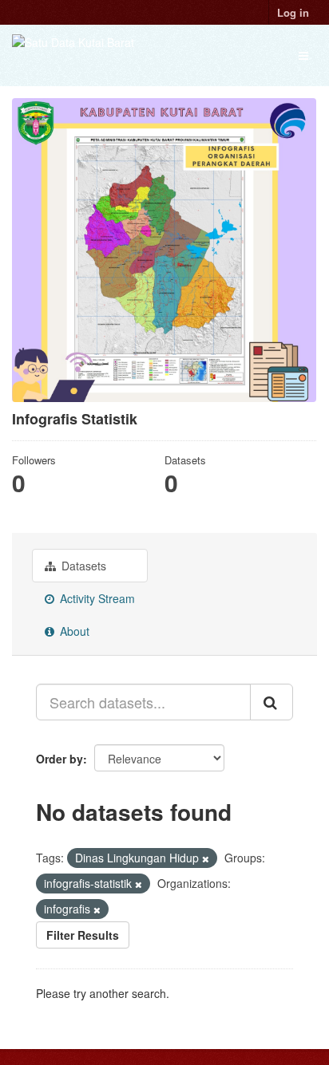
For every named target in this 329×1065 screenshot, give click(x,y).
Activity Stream (96, 598)
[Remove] (205, 858)
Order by (59, 759)
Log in (293, 12)
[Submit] (271, 702)
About (73, 631)
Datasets (82, 566)
